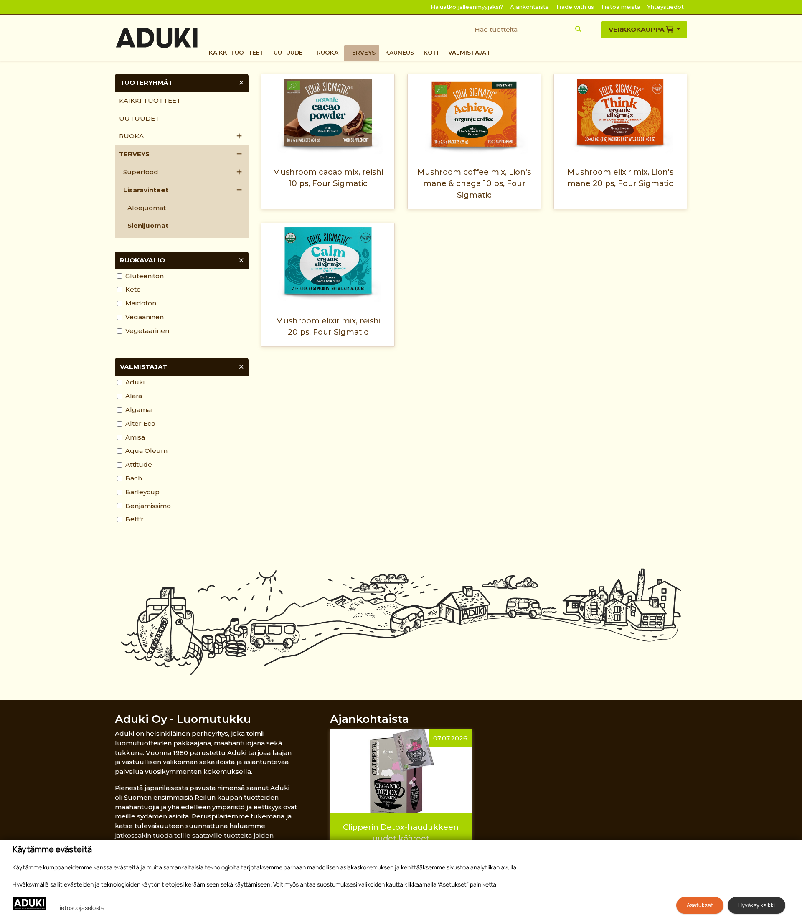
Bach (133, 478)
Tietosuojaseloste (80, 908)
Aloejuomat (146, 208)
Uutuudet (290, 52)
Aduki (135, 382)
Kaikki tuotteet (236, 52)
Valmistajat (469, 52)
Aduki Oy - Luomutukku (183, 719)
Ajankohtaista (529, 6)
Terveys (362, 52)
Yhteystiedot (665, 6)
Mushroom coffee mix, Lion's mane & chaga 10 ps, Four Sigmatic (474, 183)
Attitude (138, 464)
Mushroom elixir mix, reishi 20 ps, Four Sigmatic (328, 326)
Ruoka (327, 52)
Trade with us (575, 6)
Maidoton (140, 303)
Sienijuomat (147, 225)
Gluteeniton (144, 276)
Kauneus (399, 52)
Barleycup (142, 492)
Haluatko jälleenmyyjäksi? (467, 6)
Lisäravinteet (145, 190)
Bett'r (134, 519)
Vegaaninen (144, 317)
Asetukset (700, 905)
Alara (133, 396)
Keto (133, 289)
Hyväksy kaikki (756, 905)
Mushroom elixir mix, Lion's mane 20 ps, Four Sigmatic (620, 177)
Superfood (140, 172)
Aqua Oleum (146, 451)
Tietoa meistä (620, 6)
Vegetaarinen (147, 331)
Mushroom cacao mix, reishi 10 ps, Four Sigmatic (328, 177)
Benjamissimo (148, 506)
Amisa (135, 437)
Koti (431, 52)
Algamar (139, 410)
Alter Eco (140, 423)
